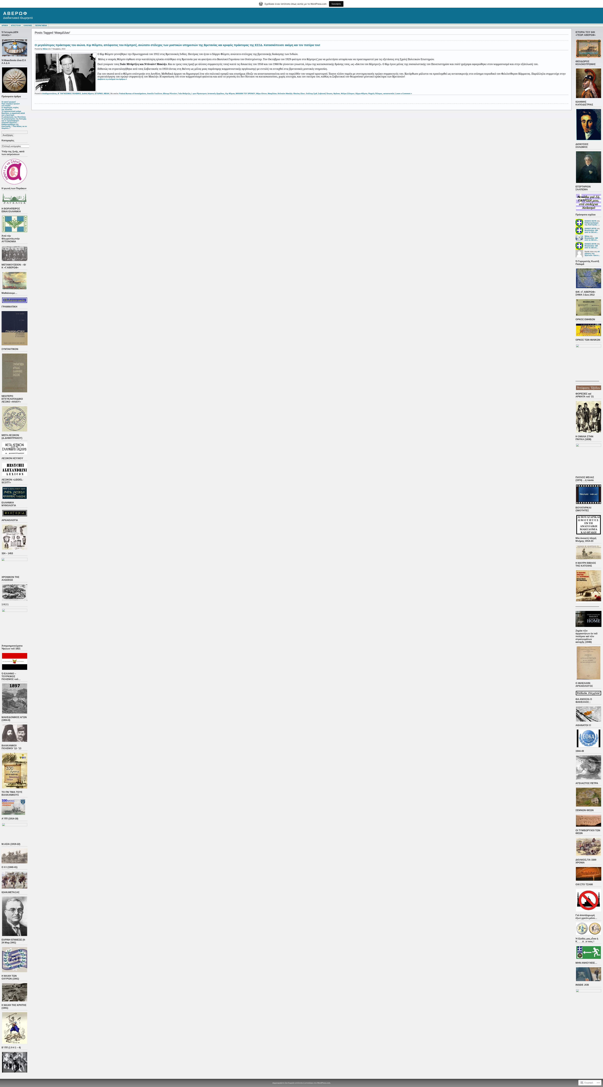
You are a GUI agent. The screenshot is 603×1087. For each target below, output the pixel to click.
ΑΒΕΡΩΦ (15, 13)
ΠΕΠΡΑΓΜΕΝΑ (41, 25)
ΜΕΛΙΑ (106, 93)
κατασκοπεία (388, 93)
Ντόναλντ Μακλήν (285, 93)
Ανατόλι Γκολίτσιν (154, 93)
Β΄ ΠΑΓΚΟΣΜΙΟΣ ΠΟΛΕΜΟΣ (69, 93)
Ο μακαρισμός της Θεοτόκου (14, 117)
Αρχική (5, 25)
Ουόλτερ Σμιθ (311, 93)
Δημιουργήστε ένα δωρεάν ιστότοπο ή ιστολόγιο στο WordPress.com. (301, 1083)
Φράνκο (336, 93)
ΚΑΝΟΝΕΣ (28, 25)
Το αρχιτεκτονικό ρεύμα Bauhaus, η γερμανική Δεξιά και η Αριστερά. (13, 113)
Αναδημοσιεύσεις (49, 93)
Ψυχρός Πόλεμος (375, 93)
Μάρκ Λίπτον (261, 93)
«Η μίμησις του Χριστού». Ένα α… (592, 253)
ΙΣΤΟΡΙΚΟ (99, 93)
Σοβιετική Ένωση (325, 93)
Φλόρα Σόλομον (347, 93)
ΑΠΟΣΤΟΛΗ (16, 25)
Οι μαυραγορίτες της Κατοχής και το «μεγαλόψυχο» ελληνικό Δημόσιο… (14, 121)
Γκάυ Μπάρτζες (184, 93)
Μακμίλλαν (272, 93)
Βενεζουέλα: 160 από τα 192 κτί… (591, 231)
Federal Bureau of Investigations (132, 93)
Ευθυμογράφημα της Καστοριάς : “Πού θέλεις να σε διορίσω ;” (14, 126)
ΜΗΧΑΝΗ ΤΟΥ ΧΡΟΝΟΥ (245, 93)
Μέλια (587, 236)
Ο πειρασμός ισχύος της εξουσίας (10, 108)
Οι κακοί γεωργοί (9, 102)
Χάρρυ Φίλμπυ (361, 93)
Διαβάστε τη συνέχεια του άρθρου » (112, 79)
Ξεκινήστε (336, 4)
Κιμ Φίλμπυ (230, 93)
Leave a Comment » (404, 93)
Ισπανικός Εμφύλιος (216, 93)
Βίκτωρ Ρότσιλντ (170, 93)
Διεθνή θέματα (88, 93)
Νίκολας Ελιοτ (299, 93)
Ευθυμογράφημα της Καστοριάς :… (592, 224)
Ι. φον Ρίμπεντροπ (199, 93)
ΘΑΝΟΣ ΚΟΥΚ (590, 221)
